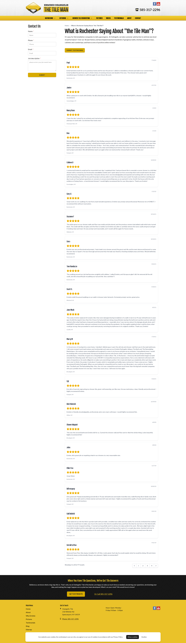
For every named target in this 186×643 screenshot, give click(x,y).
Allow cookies (133, 637)
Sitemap (29, 629)
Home (67, 25)
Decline (144, 637)
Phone (31, 40)
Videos (108, 18)
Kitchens (63, 18)
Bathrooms (49, 18)
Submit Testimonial (75, 50)
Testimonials (119, 18)
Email (30, 49)
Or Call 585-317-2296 (103, 594)
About (129, 18)
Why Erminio (30, 616)
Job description (34, 58)
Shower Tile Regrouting (81, 18)
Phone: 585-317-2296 (70, 619)
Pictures (99, 18)
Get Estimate (76, 594)
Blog (27, 626)
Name (31, 31)
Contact (138, 18)
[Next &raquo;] (156, 566)
